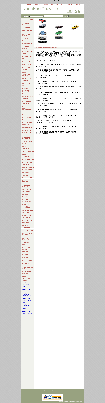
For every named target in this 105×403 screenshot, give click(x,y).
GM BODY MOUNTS (25, 243)
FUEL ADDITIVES (26, 155)
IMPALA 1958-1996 (27, 52)
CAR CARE (26, 28)
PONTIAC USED (25, 114)
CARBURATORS (28, 159)
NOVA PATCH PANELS (27, 272)
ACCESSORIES (27, 20)
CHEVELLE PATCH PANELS (26, 249)
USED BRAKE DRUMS (27, 234)
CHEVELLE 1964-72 (26, 68)
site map (69, 4)
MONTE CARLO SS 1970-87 (26, 74)
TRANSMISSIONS (28, 151)
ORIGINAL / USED (26, 39)
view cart (78, 4)
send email (59, 4)
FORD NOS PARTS (26, 35)
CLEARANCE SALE (27, 142)
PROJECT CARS (25, 195)
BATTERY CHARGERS (26, 200)
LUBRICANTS (27, 31)
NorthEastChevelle (40, 8)
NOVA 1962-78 (27, 64)
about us (37, 4)
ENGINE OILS (27, 127)
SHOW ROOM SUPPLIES (27, 190)
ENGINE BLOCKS (25, 239)
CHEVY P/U (26, 61)
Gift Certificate (27, 44)
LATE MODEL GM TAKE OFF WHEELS (27, 132)
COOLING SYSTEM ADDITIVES (26, 206)
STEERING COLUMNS (26, 186)
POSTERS (25, 172)
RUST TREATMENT (26, 181)
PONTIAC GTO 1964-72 (27, 97)
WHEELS (25, 264)
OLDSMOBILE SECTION (27, 163)
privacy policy (48, 4)
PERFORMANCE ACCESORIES (28, 168)
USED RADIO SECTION (27, 221)
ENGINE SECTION (25, 147)
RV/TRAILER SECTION (26, 102)
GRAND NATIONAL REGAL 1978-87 (27, 91)
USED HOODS (27, 261)
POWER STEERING (26, 226)
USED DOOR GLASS (26, 118)
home (29, 4)
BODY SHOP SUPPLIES (26, 216)
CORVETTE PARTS (26, 47)
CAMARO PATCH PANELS (25, 256)
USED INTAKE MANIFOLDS (27, 123)
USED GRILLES (27, 230)
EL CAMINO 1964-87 (26, 79)
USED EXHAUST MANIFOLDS (26, 108)
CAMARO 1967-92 (27, 57)
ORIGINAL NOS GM (27, 268)
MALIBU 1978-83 (27, 84)
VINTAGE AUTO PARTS (27, 176)
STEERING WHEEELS (26, 138)
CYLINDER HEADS (26, 24)
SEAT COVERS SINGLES (27, 211)
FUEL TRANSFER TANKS (26, 278)
